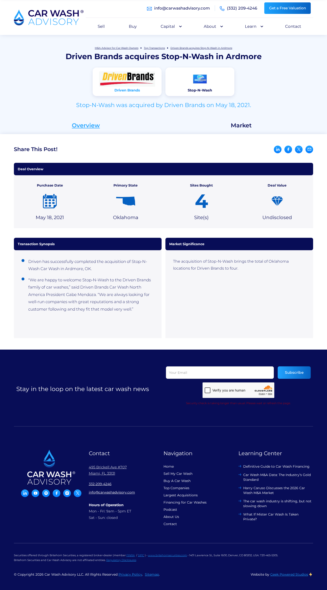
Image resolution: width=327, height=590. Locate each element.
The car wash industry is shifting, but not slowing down (277, 503)
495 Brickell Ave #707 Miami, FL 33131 (108, 470)
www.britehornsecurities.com (167, 555)
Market (241, 125)
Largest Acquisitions (181, 495)
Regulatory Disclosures (121, 560)
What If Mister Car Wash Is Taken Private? (271, 516)
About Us (171, 517)
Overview (86, 125)
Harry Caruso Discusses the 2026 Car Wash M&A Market (274, 490)
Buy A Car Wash (177, 481)
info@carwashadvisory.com (182, 8)
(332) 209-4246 (242, 8)
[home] (49, 17)
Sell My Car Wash (178, 473)
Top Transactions (154, 48)
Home (169, 466)
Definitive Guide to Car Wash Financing (276, 466)
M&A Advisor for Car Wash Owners (116, 48)
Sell (101, 26)
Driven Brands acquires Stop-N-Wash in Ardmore (201, 48)
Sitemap (152, 574)
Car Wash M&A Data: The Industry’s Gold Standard (277, 477)
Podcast (170, 509)
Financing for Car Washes (185, 502)
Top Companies (176, 488)
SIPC (141, 555)
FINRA (130, 555)
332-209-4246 (100, 484)
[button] (170, 26)
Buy (133, 26)
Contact (293, 26)
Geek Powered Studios (289, 574)
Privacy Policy (130, 574)
